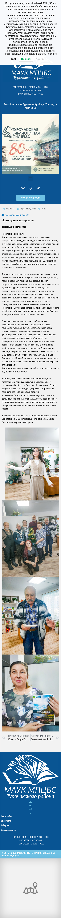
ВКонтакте (6, 820)
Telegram (5, 825)
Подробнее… (42, 59)
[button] (30, 178)
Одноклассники (8, 830)
